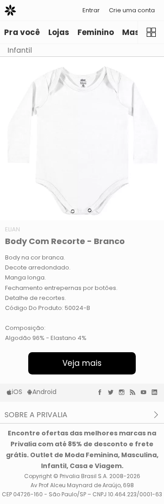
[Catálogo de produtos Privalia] (151, 32)
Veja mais (82, 363)
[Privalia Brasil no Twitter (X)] (113, 392)
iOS (17, 391)
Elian (12, 229)
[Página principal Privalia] (10, 10)
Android (44, 391)
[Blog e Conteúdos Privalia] (134, 392)
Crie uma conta (132, 10)
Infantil (19, 50)
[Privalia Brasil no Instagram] (123, 392)
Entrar (91, 10)
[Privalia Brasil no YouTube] (145, 392)
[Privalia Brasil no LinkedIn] (156, 392)
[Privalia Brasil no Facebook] (102, 392)
